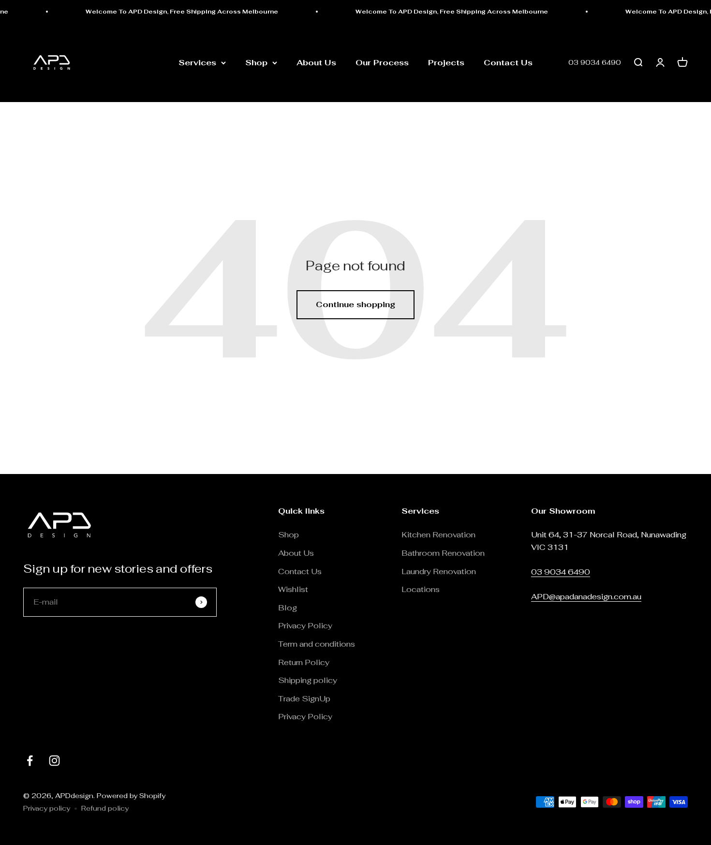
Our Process (382, 63)
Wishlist (293, 589)
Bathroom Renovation (443, 553)
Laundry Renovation (438, 571)
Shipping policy (307, 680)
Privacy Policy (305, 626)
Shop (256, 63)
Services (197, 63)
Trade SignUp (304, 699)
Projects (446, 63)
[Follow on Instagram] (54, 760)
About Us (316, 63)
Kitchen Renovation (438, 535)
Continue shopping (355, 304)
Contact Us (508, 63)
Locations (420, 589)
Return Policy (304, 662)
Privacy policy (46, 808)
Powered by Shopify (131, 795)
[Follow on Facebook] (29, 760)
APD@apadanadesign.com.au (586, 597)
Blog (287, 608)
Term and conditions (316, 644)
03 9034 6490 (594, 63)
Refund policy (105, 808)
